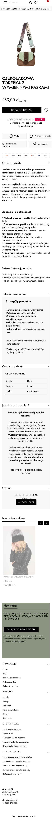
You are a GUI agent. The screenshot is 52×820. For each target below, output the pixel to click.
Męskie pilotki (8, 733)
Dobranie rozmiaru (10, 686)
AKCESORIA (47, 9)
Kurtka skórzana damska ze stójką (16, 769)
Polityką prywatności (19, 641)
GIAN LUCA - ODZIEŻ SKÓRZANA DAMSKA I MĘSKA (20, 9)
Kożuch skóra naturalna (12, 774)
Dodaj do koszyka (22, 110)
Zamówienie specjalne (12, 677)
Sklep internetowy (22, 816)
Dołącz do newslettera (21, 629)
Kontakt (6, 697)
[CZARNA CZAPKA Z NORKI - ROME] (18, 550)
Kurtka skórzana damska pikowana (16, 761)
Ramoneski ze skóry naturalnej (15, 765)
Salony (5, 701)
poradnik (30, 469)
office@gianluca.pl (9, 800)
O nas (5, 669)
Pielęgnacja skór (9, 682)
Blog (5, 673)
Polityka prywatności (11, 709)
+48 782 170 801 (9, 803)
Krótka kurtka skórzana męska (14, 746)
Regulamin (31, 636)
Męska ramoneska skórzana (14, 737)
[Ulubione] (35, 2)
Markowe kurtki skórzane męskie (16, 742)
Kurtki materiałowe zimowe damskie (17, 757)
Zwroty (5, 714)
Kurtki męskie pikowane (12, 729)
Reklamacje (7, 718)
